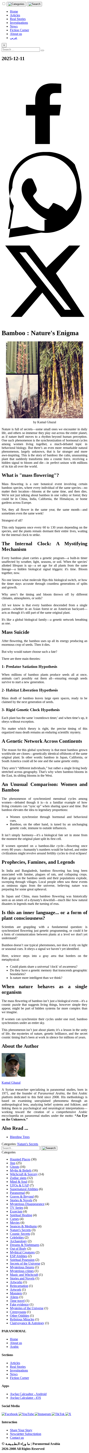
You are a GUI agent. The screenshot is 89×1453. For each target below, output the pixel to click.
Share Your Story (21, 1430)
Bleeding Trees (20, 1137)
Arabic (14, 1346)
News (14, 1374)
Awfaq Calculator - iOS (25, 1397)
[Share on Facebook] (44, 150)
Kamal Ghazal (11, 1082)
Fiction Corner (19, 1378)
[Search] (34, 4)
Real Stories (18, 1366)
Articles (15, 1363)
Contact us (17, 1437)
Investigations (19, 1370)
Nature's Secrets (27, 1144)
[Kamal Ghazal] (13, 1075)
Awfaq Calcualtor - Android (28, 1394)
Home (14, 1339)
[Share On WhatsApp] (44, 236)
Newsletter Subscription (25, 1434)
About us (16, 1343)
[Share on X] (44, 323)
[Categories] (16, 4)
